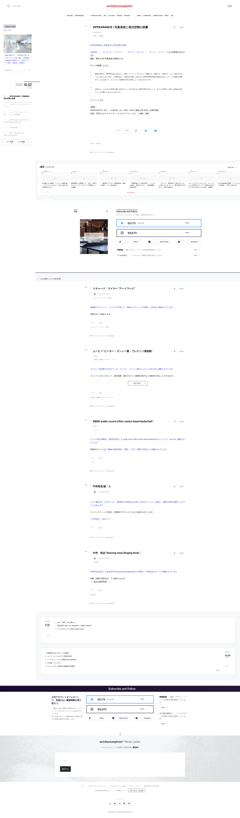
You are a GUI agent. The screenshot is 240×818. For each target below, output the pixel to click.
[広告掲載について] (101, 211)
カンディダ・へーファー (112, 52)
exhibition (97, 32)
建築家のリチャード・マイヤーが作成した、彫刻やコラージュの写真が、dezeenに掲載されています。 (132, 307)
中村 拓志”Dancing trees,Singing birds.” (14, 134)
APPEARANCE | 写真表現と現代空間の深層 (17, 97)
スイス (96, 430)
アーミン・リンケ (156, 52)
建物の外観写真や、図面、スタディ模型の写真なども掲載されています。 (138, 449)
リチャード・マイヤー (100, 298)
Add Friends (164, 242)
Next (29, 69)
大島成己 (101, 36)
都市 (95, 36)
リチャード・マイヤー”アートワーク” (17, 105)
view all (231, 167)
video (95, 356)
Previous (25, 69)
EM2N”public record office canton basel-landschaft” (16, 121)
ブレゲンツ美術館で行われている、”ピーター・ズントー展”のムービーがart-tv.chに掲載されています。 (132, 369)
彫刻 (110, 298)
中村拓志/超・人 (15, 127)
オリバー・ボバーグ (136, 52)
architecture (103, 294)
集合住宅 (96, 562)
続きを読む (137, 383)
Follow (187, 223)
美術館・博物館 (98, 359)
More (195, 249)
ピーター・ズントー (111, 359)
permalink (111, 152)
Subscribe (194, 242)
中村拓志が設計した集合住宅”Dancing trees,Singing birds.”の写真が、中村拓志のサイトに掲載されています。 (134, 571)
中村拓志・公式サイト (101, 519)
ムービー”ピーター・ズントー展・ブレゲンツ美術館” (17, 113)
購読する (65, 769)
